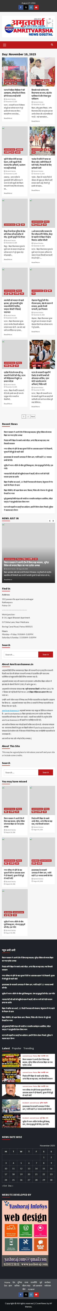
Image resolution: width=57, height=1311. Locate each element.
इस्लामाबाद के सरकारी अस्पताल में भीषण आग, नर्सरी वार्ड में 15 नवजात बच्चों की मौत (28, 458)
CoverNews (40, 1303)
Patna (19, 80)
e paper (31, 1289)
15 (44, 1168)
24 (6, 1180)
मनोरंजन (48, 1285)
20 (29, 1174)
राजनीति (44, 83)
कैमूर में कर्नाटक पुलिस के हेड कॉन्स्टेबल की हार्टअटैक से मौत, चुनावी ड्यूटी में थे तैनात (14, 234)
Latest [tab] (6, 1048)
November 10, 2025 (11, 102)
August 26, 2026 (23, 569)
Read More (8, 118)
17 (6, 1174)
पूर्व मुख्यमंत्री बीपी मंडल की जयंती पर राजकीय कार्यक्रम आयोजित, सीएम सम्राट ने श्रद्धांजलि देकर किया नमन (28, 500)
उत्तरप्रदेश (19, 149)
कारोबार (7, 366)
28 (36, 1180)
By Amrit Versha (11, 99)
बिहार (10, 83)
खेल (23, 1289)
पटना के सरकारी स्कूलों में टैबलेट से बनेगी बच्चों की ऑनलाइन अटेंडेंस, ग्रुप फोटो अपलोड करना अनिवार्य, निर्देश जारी (41, 378)
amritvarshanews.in (10, 710)
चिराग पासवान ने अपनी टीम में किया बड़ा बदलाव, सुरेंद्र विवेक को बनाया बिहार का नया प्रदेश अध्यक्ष (27, 433)
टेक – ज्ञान (8, 1285)
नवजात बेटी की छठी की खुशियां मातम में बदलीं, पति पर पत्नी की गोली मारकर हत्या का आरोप (26, 475)
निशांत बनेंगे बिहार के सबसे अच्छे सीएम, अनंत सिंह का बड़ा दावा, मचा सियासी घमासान (26, 442)
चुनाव (33, 83)
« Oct (4, 1185)
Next (33, 416)
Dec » (10, 1185)
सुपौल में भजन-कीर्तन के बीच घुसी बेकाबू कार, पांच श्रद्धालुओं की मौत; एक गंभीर (28, 467)
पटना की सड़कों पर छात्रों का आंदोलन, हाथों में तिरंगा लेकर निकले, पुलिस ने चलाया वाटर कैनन (28, 508)
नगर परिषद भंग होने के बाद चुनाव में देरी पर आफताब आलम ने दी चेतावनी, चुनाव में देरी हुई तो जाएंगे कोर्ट (28, 450)
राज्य (15, 83)
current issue (10, 80)
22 (44, 1174)
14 (36, 1168)
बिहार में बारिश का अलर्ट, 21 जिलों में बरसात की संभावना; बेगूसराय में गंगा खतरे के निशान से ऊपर (28, 483)
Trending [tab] (28, 1048)
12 (21, 1168)
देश (14, 1282)
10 (6, 1168)
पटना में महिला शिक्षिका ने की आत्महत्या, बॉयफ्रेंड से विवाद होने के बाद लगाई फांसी (14, 93)
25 (13, 1180)
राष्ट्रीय (18, 152)
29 (44, 1180)
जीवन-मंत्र (26, 1285)
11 (13, 1168)
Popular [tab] (16, 1048)
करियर (34, 366)
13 (29, 1168)
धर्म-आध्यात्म (37, 1285)
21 (36, 1174)
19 (21, 1174)
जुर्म (6, 83)
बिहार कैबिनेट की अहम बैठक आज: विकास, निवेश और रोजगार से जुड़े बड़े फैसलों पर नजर (28, 492)
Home (7, 1282)
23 (51, 1174)
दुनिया (33, 863)
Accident (35, 860)
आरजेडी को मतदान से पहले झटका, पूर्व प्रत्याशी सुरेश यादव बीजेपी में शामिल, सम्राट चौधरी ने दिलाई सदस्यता (14, 306)
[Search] (52, 44)
